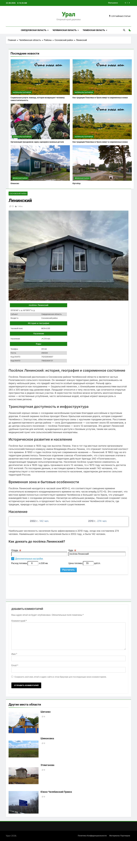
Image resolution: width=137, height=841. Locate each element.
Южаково (15, 183)
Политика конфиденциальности (92, 836)
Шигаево (46, 711)
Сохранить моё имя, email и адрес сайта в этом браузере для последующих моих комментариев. (60, 677)
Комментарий (19, 621)
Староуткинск (111, 4)
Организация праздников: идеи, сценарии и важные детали (37, 142)
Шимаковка (47, 738)
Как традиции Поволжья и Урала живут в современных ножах (100, 98)
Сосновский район (18, 193)
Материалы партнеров (22, 92)
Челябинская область (64, 30)
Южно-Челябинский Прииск (56, 792)
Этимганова (47, 765)
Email (14, 665)
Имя (14, 654)
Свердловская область (33, 30)
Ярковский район (20, 178)
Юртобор (77, 183)
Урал (68, 14)
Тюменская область (94, 30)
